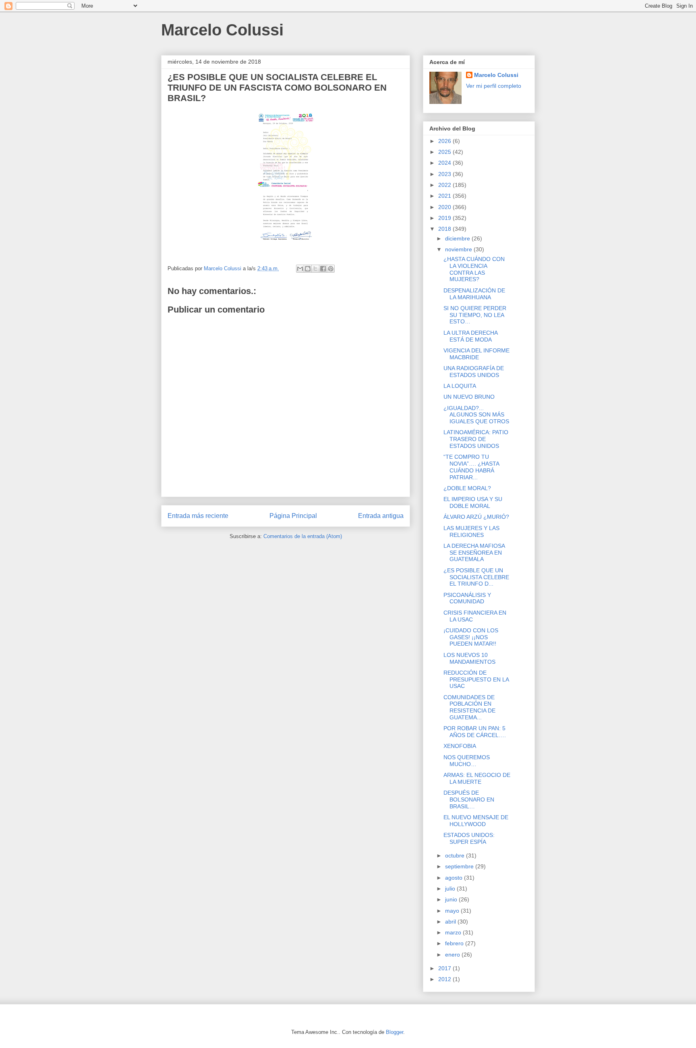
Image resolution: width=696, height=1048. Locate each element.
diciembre (458, 238)
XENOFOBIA (459, 746)
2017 (445, 968)
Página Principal (293, 515)
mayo (453, 910)
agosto (454, 877)
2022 (445, 185)
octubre (455, 855)
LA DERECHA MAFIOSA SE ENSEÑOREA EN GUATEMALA (474, 553)
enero (453, 954)
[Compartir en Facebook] (323, 269)
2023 (445, 174)
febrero (455, 943)
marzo (454, 932)
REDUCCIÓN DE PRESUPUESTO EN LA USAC (476, 679)
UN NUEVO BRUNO (469, 397)
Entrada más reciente (198, 515)
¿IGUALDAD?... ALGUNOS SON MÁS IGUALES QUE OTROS (476, 415)
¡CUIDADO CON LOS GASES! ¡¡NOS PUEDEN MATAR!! (470, 637)
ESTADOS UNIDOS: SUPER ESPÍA (469, 838)
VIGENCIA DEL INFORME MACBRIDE (476, 353)
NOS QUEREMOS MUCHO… (466, 760)
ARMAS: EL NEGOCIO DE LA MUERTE (476, 778)
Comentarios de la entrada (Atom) (302, 536)
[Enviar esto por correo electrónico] (300, 269)
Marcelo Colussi (222, 30)
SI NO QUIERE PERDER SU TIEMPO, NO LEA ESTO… (474, 315)
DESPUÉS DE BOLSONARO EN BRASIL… (468, 799)
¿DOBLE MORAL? (467, 488)
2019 (445, 218)
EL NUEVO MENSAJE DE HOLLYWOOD (475, 820)
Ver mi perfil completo (493, 86)
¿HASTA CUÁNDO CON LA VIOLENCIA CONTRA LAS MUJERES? (474, 269)
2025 (445, 152)
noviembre (459, 249)
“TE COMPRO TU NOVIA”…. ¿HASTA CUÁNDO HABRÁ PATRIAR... (471, 467)
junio (452, 899)
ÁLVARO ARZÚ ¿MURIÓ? (476, 517)
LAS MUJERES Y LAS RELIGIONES (471, 531)
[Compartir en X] (315, 269)
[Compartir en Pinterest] (331, 269)
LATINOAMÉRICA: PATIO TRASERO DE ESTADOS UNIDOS (475, 439)
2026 (445, 141)
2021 (445, 196)
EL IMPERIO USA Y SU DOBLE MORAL (472, 502)
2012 (445, 979)
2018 (445, 229)
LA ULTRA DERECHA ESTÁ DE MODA (470, 336)
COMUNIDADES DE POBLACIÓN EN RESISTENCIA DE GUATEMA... (469, 707)
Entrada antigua (381, 515)
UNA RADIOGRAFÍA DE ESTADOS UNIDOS (473, 371)
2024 (445, 162)
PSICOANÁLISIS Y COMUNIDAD (467, 598)
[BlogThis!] (308, 269)
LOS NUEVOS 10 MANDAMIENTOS (469, 658)
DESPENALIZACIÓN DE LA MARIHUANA (474, 293)
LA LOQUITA (459, 386)
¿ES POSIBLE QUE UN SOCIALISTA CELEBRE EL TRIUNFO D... (476, 577)
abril (451, 921)
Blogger (394, 1032)
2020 (445, 207)
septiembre (460, 866)
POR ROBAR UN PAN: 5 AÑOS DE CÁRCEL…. (474, 731)
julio (451, 888)
